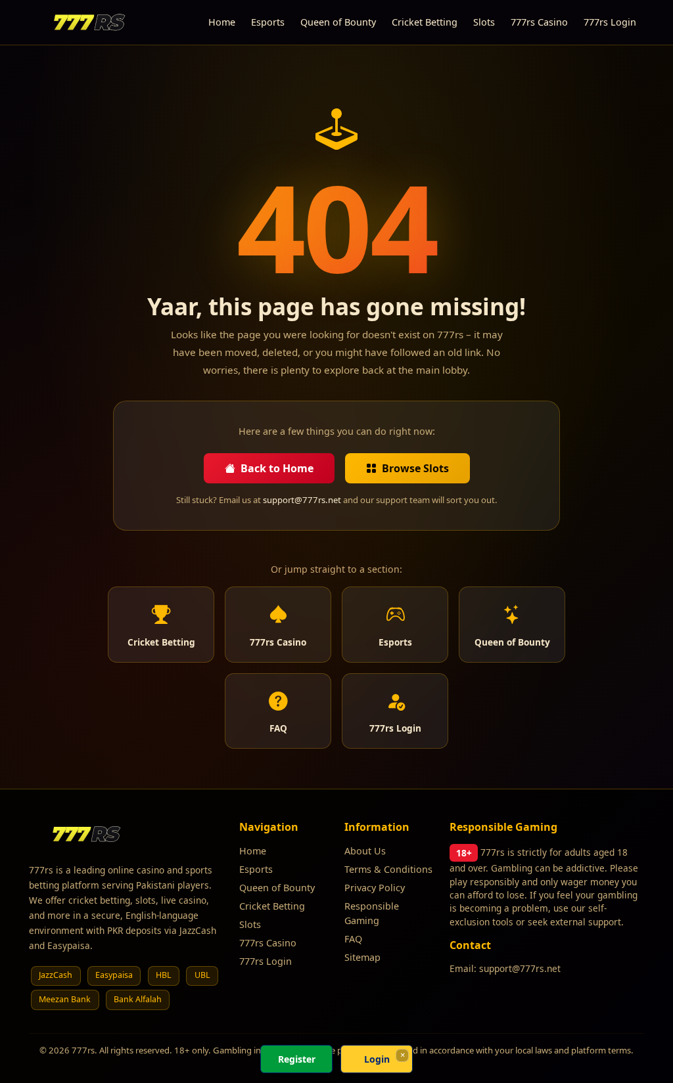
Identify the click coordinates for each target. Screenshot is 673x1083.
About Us (365, 851)
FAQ (353, 939)
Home (221, 22)
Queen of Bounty (338, 22)
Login (377, 1059)
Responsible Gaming (371, 913)
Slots (484, 22)
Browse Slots (415, 468)
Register (296, 1059)
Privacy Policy (374, 887)
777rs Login (610, 22)
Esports (268, 22)
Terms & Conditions (388, 869)
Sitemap (362, 957)
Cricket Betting (424, 22)
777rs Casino (539, 22)
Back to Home (277, 468)
